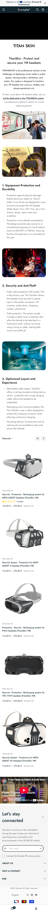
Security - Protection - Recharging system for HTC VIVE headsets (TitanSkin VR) (23, 694)
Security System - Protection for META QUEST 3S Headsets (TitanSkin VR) (20, 759)
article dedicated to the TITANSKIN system (23, 98)
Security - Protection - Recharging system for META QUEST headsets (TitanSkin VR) (23, 496)
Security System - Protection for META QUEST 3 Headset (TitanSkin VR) (20, 564)
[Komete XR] (24, 9)
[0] (12, 908)
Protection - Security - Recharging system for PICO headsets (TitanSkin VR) (23, 629)
